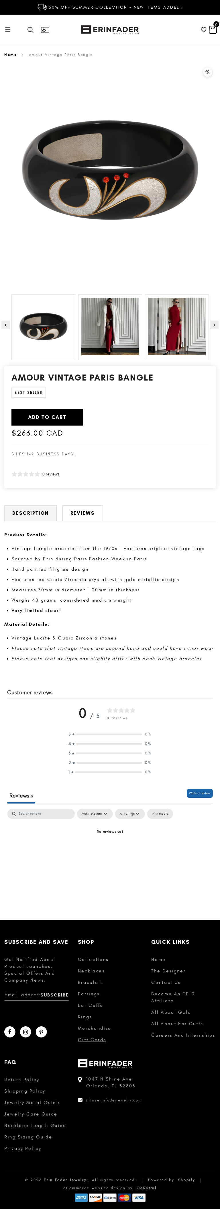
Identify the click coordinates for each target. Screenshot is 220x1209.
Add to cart (47, 417)
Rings (85, 1016)
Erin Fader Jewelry (65, 1180)
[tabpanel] (110, 851)
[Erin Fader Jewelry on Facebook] (9, 1032)
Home (10, 54)
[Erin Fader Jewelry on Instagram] (25, 1032)
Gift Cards (92, 1039)
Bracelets (90, 982)
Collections (93, 959)
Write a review (200, 793)
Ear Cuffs (90, 1005)
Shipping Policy (25, 1091)
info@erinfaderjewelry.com (114, 1100)
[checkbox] (160, 814)
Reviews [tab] (21, 795)
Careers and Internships (183, 1035)
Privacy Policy (22, 1148)
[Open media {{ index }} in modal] (110, 170)
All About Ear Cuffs (177, 1023)
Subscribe (54, 995)
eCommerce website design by (99, 1188)
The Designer (168, 971)
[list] (110, 171)
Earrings (89, 994)
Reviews (82, 513)
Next (214, 325)
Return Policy (22, 1079)
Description (30, 513)
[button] (110, 734)
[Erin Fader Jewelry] (110, 30)
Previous (5, 325)
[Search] (31, 30)
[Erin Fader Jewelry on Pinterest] (41, 1032)
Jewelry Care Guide (31, 1114)
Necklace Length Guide (35, 1125)
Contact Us (166, 982)
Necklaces (91, 971)
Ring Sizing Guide (28, 1137)
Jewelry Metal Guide (32, 1102)
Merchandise (94, 1028)
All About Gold (171, 1012)
